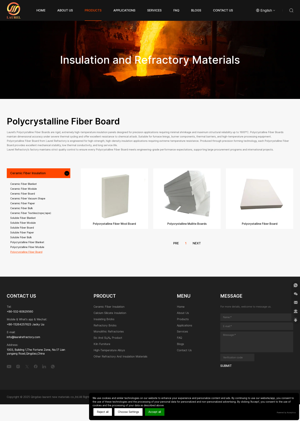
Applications (184, 325)
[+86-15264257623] (295, 285)
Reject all (103, 412)
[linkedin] (44, 366)
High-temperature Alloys (109, 350)
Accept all (154, 412)
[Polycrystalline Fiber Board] (259, 193)
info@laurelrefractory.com (23, 337)
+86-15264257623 (19, 324)
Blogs (180, 344)
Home (181, 307)
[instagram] (18, 366)
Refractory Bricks (105, 325)
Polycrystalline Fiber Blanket (27, 242)
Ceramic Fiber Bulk (21, 208)
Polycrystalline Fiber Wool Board (114, 224)
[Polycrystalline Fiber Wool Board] (114, 193)
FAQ (179, 338)
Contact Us (184, 350)
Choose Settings (128, 412)
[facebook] (36, 366)
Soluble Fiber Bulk (21, 237)
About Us (183, 313)
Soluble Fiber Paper (22, 232)
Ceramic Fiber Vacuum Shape (27, 198)
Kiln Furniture (102, 344)
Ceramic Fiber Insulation (28, 173)
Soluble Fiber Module (23, 223)
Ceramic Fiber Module (23, 189)
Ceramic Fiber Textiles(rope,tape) (30, 213)
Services (182, 332)
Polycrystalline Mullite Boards (187, 224)
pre (176, 243)
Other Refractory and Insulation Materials (120, 357)
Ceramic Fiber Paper (22, 203)
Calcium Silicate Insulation (110, 313)
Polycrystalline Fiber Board (26, 252)
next (197, 243)
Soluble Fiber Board (22, 228)
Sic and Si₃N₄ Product (108, 338)
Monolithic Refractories (109, 332)
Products (183, 319)
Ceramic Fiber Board (22, 194)
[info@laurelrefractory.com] (295, 302)
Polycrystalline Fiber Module (27, 247)
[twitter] (27, 366)
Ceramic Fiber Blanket (23, 184)
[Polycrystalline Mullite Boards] (187, 193)
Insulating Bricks (104, 319)
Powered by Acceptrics (286, 412)
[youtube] (9, 366)
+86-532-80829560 (20, 312)
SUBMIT (226, 366)
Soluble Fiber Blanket (23, 218)
